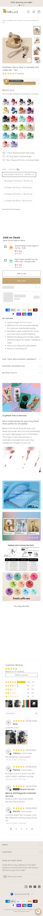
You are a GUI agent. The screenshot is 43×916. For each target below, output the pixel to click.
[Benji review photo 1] (10, 737)
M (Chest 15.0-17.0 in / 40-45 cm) (18, 194)
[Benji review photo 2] (22, 737)
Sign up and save (12, 860)
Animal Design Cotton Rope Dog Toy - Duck (26, 247)
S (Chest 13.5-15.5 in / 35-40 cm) (18, 187)
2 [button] (16, 829)
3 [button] (21, 829)
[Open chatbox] (38, 911)
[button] (8, 73)
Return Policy (9, 373)
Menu (5, 845)
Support (7, 852)
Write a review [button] (21, 675)
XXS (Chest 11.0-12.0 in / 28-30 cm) (19, 174)
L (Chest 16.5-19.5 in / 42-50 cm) (18, 201)
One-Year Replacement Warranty (19, 359)
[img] (19, 721)
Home (4, 20)
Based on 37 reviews (14, 671)
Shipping (16, 94)
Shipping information (13, 366)
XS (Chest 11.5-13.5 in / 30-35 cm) (18, 181)
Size (9, 169)
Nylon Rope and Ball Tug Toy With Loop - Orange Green (26, 260)
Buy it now (21, 281)
